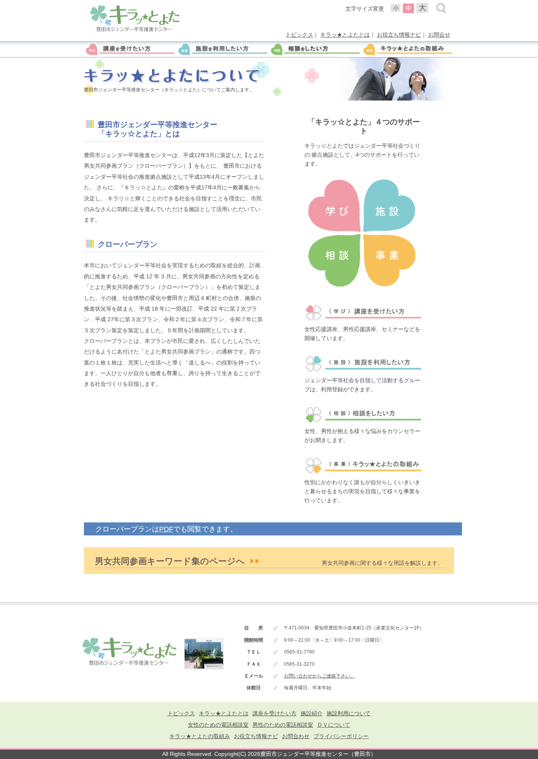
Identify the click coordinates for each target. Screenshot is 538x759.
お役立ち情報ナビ (399, 34)
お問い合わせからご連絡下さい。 (319, 676)
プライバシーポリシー (341, 736)
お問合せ (439, 34)
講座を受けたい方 (274, 713)
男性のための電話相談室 (282, 725)
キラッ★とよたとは (345, 34)
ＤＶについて (333, 725)
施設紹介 (312, 713)
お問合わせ (296, 736)
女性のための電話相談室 (218, 725)
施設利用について (349, 713)
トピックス (299, 34)
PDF (166, 529)
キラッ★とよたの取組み (199, 736)
